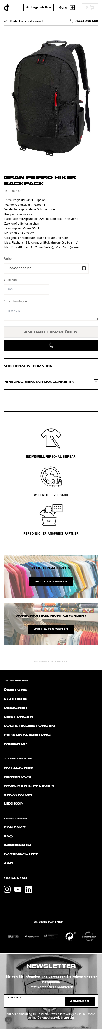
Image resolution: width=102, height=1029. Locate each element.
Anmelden (79, 1001)
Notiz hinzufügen (15, 301)
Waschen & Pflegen (29, 785)
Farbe (8, 258)
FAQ (8, 836)
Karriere (15, 699)
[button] (8, 1020)
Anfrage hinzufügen (51, 332)
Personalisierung (27, 734)
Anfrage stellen (38, 7)
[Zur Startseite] (6, 7)
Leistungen (18, 716)
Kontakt (15, 827)
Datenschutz (21, 854)
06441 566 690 (86, 21)
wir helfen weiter (51, 629)
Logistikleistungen (29, 725)
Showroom (18, 794)
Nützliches (18, 767)
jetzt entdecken (51, 582)
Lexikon (14, 803)
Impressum (17, 845)
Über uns (15, 690)
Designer (15, 707)
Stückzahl (10, 280)
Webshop (15, 743)
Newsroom (18, 776)
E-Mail (14, 998)
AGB (8, 863)
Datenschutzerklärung (53, 1017)
